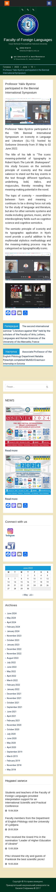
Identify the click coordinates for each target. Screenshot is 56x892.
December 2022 (14, 649)
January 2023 (13, 645)
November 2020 (14, 725)
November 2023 (14, 636)
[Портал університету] (22, 9)
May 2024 (11, 618)
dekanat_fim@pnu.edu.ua (29, 51)
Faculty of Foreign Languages (28, 40)
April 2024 (11, 622)
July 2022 (11, 662)
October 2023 (13, 640)
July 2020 (11, 734)
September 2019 (14, 752)
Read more (11, 450)
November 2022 (14, 653)
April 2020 (11, 747)
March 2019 (12, 756)
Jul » (31, 595)
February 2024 (13, 627)
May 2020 (11, 743)
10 (34, 579)
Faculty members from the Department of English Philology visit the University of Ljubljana (27, 821)
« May (25, 595)
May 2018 (11, 769)
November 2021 (14, 698)
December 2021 (14, 694)
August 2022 (13, 658)
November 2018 (14, 765)
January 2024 (13, 631)
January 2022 (13, 689)
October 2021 (13, 703)
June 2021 (12, 711)
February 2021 (13, 720)
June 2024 (12, 613)
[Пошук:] (27, 387)
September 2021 (14, 707)
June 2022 (12, 667)
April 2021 (11, 716)
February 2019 (13, 761)
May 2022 (11, 671)
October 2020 (13, 729)
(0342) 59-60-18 (25, 48)
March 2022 (12, 680)
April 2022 (11, 676)
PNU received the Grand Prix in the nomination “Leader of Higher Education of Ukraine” (28, 840)
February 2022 (13, 685)
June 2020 (12, 738)
